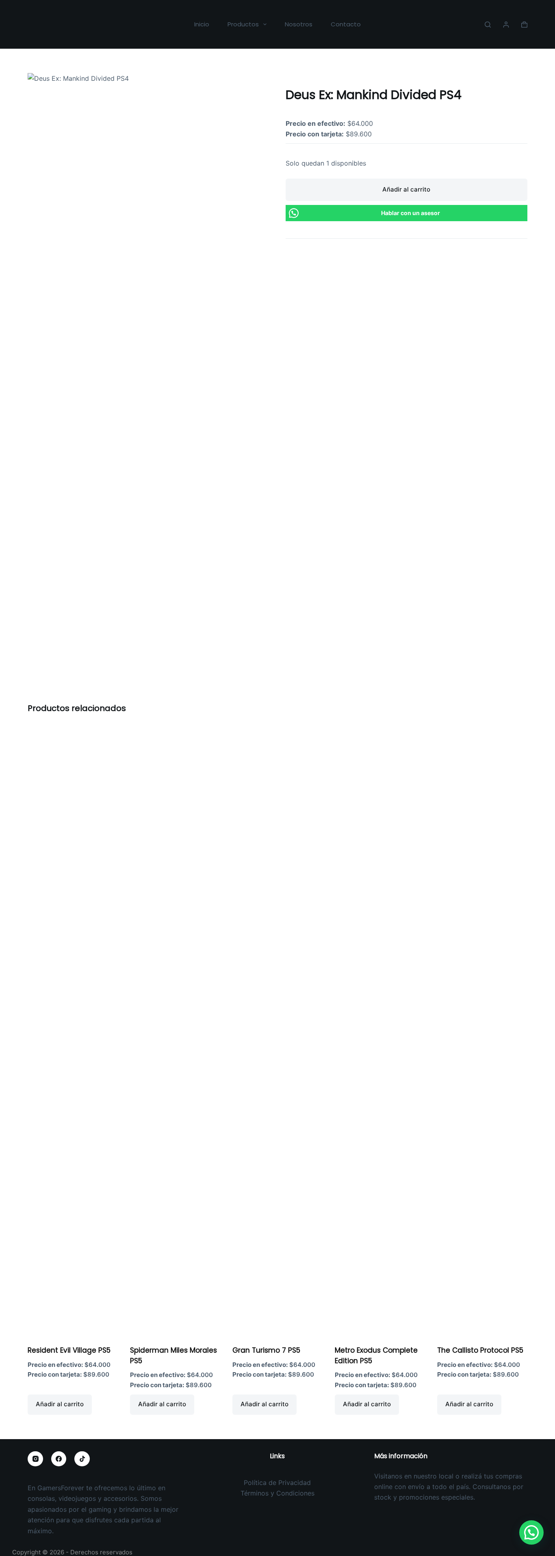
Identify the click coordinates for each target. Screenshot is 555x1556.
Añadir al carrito (406, 189)
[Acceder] (506, 25)
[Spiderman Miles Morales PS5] (175, 1030)
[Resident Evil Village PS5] (73, 1030)
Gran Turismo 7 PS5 (266, 1350)
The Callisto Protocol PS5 (480, 1350)
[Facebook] (59, 1459)
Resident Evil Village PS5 (69, 1350)
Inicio (201, 24)
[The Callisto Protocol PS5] (482, 1030)
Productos (243, 24)
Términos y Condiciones (277, 1493)
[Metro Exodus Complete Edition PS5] (380, 1030)
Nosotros (298, 24)
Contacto (346, 24)
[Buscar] (488, 25)
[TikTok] (82, 1459)
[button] (531, 1532)
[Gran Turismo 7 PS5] (277, 1030)
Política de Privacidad (277, 1482)
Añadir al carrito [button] (60, 1404)
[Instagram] (35, 1459)
